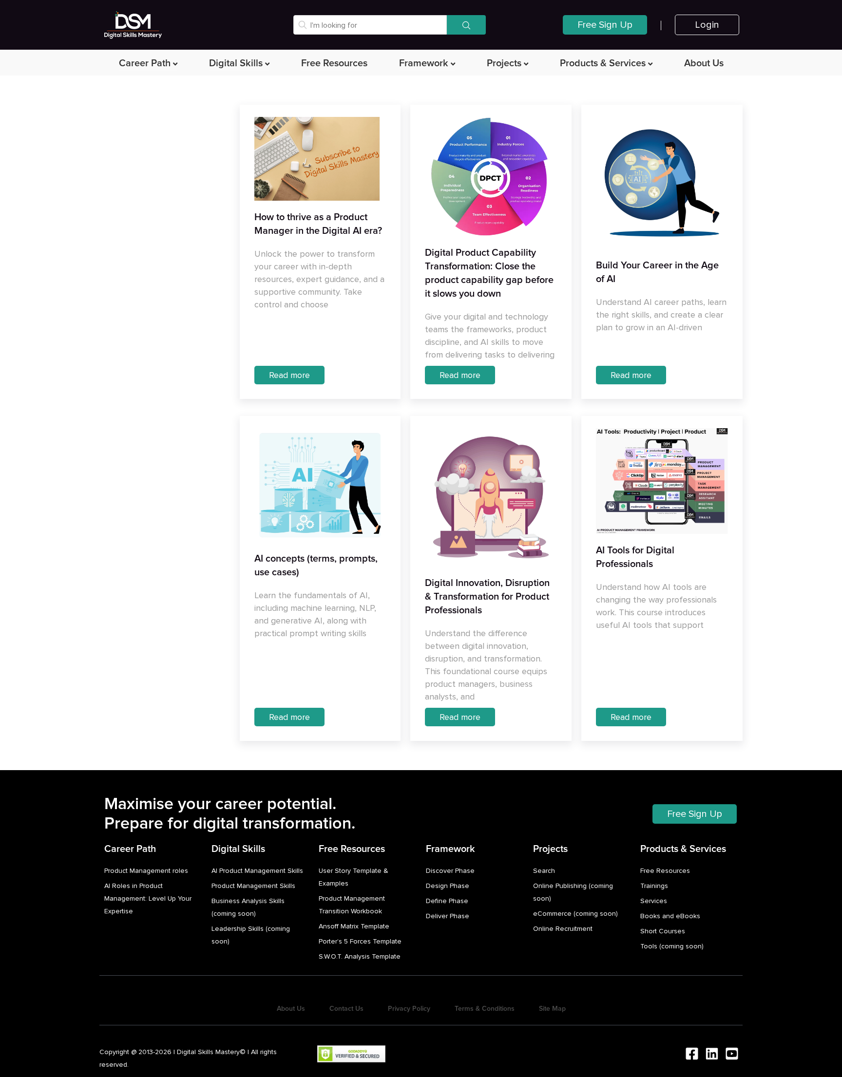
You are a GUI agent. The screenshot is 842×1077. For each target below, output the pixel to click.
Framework (423, 63)
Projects (504, 63)
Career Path (145, 63)
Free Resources (334, 63)
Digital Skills (236, 63)
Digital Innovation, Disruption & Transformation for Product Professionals (487, 596)
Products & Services (603, 63)
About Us (704, 63)
